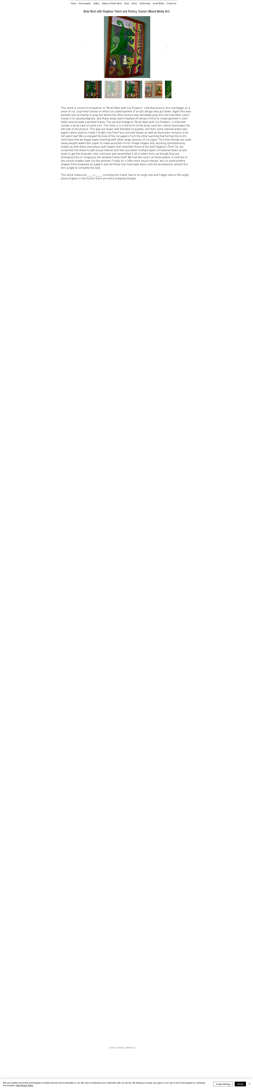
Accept (240, 1084)
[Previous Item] (88, 47)
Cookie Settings (223, 1084)
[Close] (249, 1084)
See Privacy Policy (24, 1085)
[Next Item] (166, 47)
